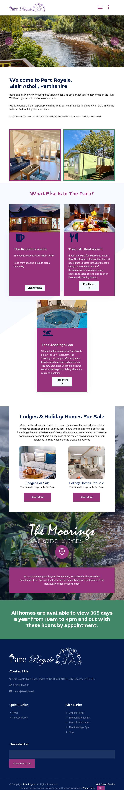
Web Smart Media (105, 784)
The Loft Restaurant (79, 722)
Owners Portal (76, 712)
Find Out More (99, 50)
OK (100, 787)
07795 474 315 (21, 685)
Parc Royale (29, 784)
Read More (89, 284)
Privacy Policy (20, 717)
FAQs (15, 712)
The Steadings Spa (79, 727)
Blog (71, 732)
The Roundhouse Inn (79, 717)
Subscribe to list (22, 763)
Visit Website (35, 287)
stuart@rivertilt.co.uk (24, 691)
